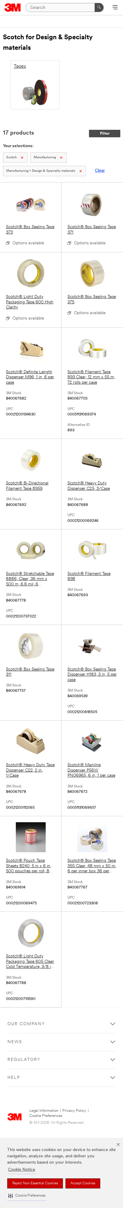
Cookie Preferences (45, 1116)
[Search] (99, 7)
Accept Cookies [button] (82, 1183)
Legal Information (44, 1111)
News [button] (14, 1042)
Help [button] (13, 1078)
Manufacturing (45, 157)
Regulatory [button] (24, 1060)
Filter (105, 133)
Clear (100, 170)
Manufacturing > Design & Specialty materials (40, 171)
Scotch (11, 157)
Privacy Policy (74, 1111)
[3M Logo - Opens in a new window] (12, 7)
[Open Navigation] (115, 7)
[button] (27, 1196)
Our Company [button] (26, 1024)
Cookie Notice (21, 1170)
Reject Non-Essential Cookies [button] (35, 1183)
